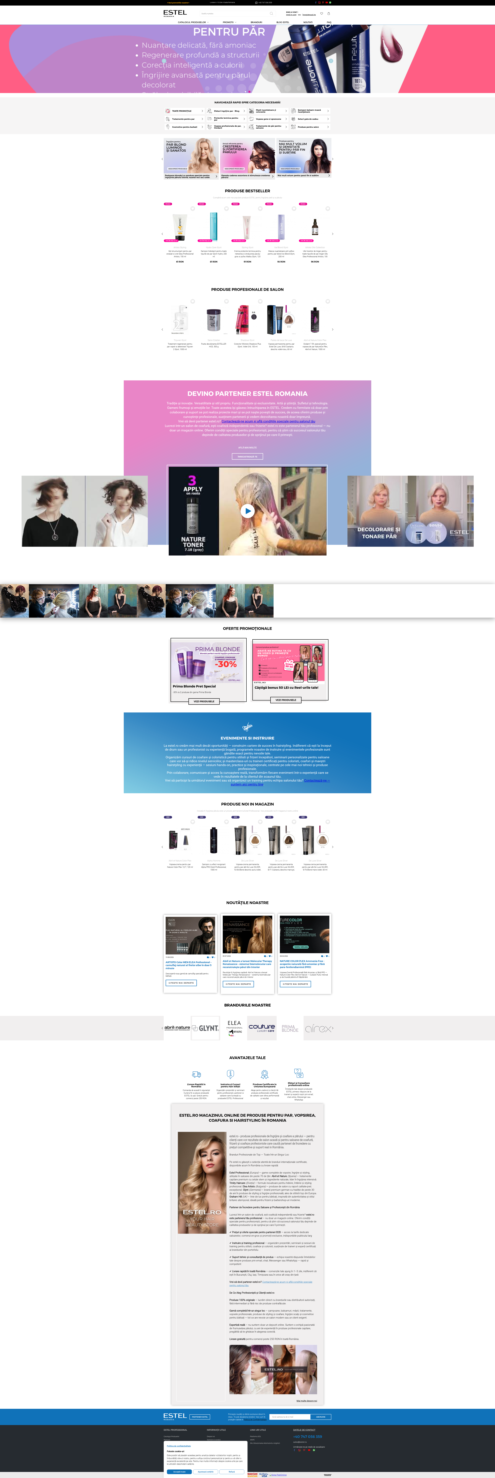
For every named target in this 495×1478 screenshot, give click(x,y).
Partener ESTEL (200, 1417)
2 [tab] (249, 91)
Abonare (320, 1417)
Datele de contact (304, 1430)
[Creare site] (327, 1475)
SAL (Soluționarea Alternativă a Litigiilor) (265, 1443)
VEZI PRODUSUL (180, 357)
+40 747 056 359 (307, 1436)
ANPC (252, 1440)
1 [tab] (245, 91)
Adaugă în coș (180, 273)
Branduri (256, 22)
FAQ (329, 22)
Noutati (308, 22)
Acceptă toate (179, 1472)
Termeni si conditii (214, 1440)
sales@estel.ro (300, 1442)
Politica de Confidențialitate (255, 1419)
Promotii (228, 22)
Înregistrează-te (309, 15)
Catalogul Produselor (171, 1436)
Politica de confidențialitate (179, 1446)
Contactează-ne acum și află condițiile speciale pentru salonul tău (268, 421)
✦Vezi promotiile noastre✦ (178, 3)
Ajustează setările (205, 1472)
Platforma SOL (255, 1436)
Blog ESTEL (283, 22)
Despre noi (211, 1436)
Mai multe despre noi (307, 1401)
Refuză (232, 1472)
